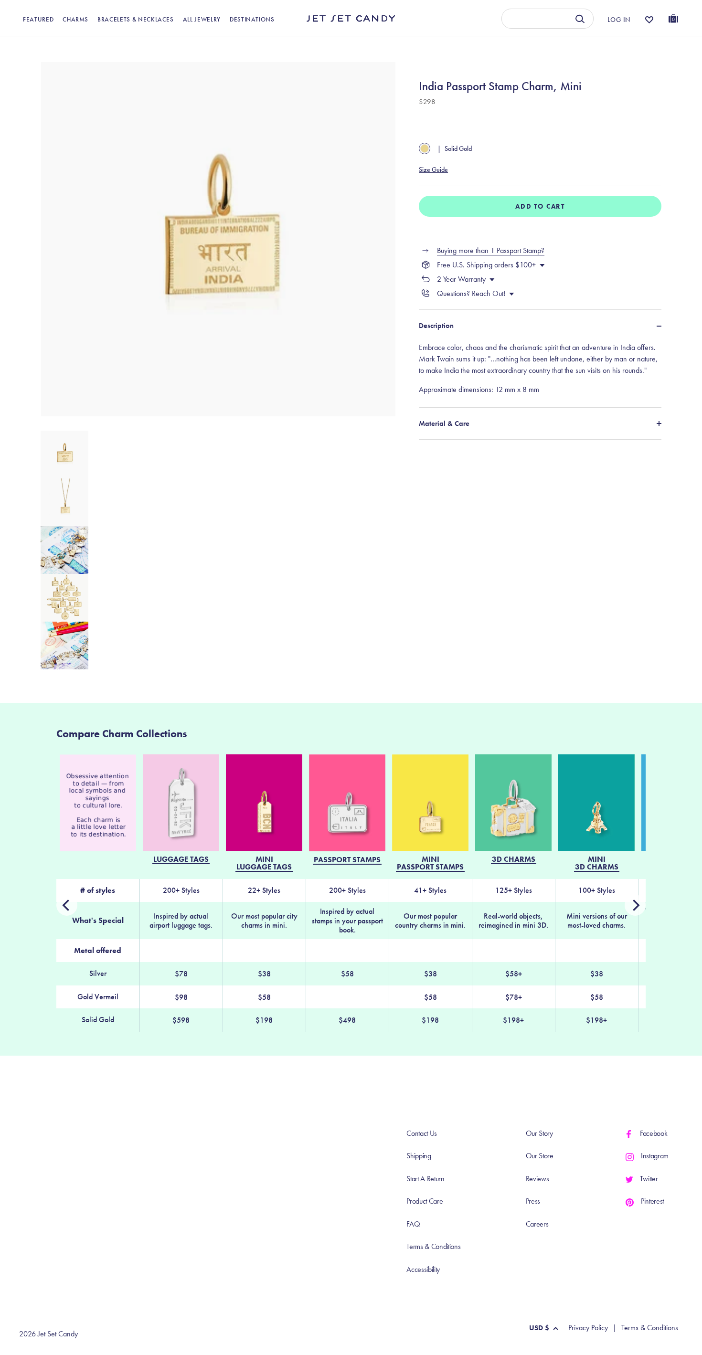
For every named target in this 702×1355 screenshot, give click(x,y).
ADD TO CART (540, 206)
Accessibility (423, 1269)
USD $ (539, 1328)
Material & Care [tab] (444, 423)
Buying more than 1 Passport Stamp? (490, 250)
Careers (537, 1224)
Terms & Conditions (433, 1246)
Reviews (537, 1179)
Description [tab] (436, 325)
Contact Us (421, 1133)
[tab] (540, 368)
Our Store (539, 1156)
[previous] (635, 905)
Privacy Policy (588, 1328)
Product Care (424, 1201)
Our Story (539, 1133)
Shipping (418, 1156)
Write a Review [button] (485, 47)
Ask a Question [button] (630, 47)
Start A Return (425, 1179)
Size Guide (433, 169)
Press (533, 1201)
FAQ (413, 1224)
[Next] (66, 905)
